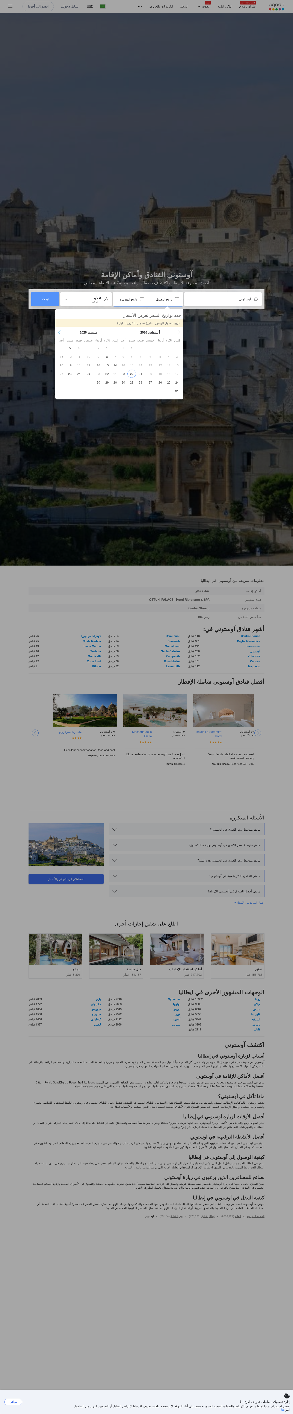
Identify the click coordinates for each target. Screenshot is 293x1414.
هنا (282, 1409)
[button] (179, 332)
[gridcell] (131, 348)
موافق (13, 1401)
